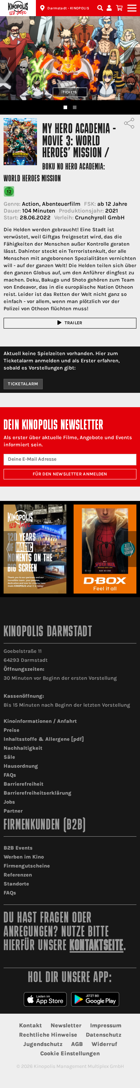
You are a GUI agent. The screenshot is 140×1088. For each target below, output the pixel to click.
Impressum (105, 1025)
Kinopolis (18, 8)
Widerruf (104, 1044)
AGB (77, 1044)
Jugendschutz (42, 1044)
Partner (13, 811)
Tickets (70, 92)
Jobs (9, 802)
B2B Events (18, 848)
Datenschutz (103, 1034)
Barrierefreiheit (23, 784)
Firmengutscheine (27, 866)
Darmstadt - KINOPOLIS (68, 8)
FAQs (10, 775)
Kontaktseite (96, 946)
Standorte (16, 884)
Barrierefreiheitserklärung (37, 793)
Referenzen (18, 875)
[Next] (132, 65)
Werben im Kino (24, 857)
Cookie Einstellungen (70, 1053)
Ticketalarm (23, 383)
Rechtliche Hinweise (48, 1034)
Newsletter (66, 1025)
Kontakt (30, 1025)
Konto (110, 8)
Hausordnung (21, 766)
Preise (11, 730)
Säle (9, 757)
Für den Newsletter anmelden (70, 473)
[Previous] (8, 65)
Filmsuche (100, 8)
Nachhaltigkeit (23, 748)
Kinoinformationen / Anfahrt (40, 721)
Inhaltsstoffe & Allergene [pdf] (44, 739)
